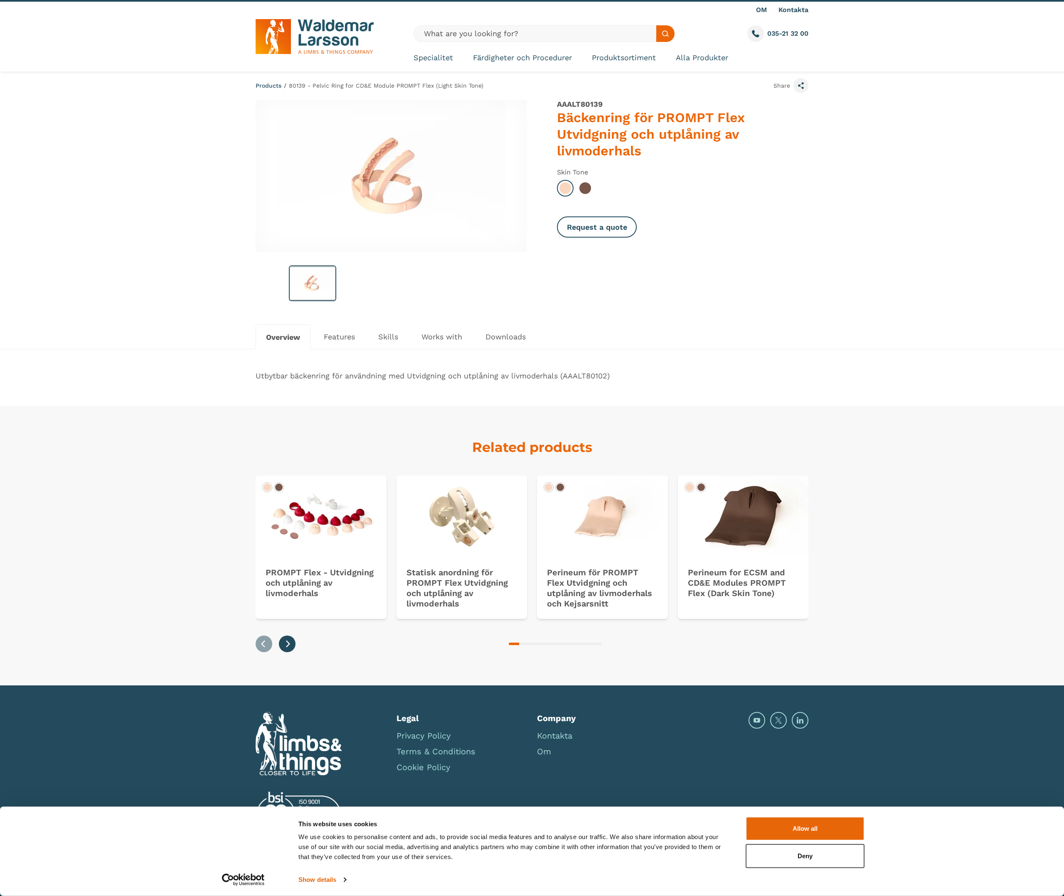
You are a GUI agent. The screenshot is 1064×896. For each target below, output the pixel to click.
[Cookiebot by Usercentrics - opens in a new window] (243, 880)
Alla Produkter (702, 57)
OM (761, 10)
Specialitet (433, 57)
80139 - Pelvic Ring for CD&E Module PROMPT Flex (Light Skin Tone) (386, 85)
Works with (441, 336)
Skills (388, 336)
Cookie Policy (423, 767)
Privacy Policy (424, 736)
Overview (283, 337)
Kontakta (793, 10)
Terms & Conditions (436, 751)
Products (268, 85)
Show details (317, 879)
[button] (312, 283)
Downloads (505, 336)
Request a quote (597, 227)
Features (339, 336)
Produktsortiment (624, 57)
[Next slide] (287, 644)
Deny (805, 855)
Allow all (805, 828)
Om (544, 751)
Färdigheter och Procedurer (522, 57)
